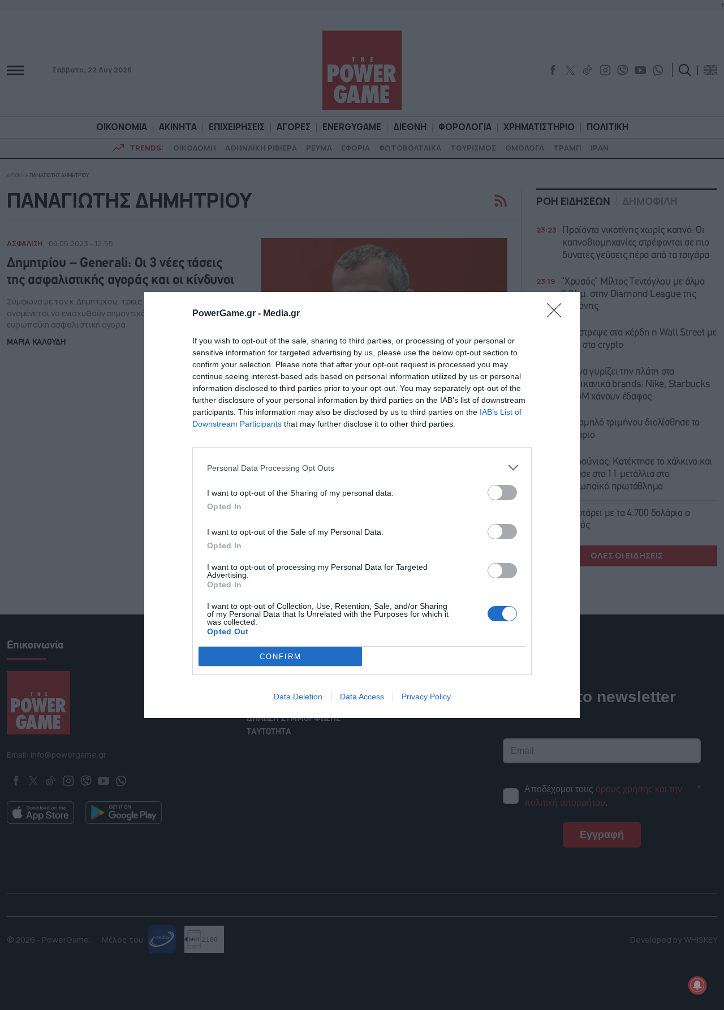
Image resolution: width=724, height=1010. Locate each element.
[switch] (502, 492)
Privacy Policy (426, 696)
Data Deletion (298, 696)
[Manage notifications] (697, 985)
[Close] (557, 314)
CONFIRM (280, 656)
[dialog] (362, 505)
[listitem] (362, 468)
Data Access (362, 696)
